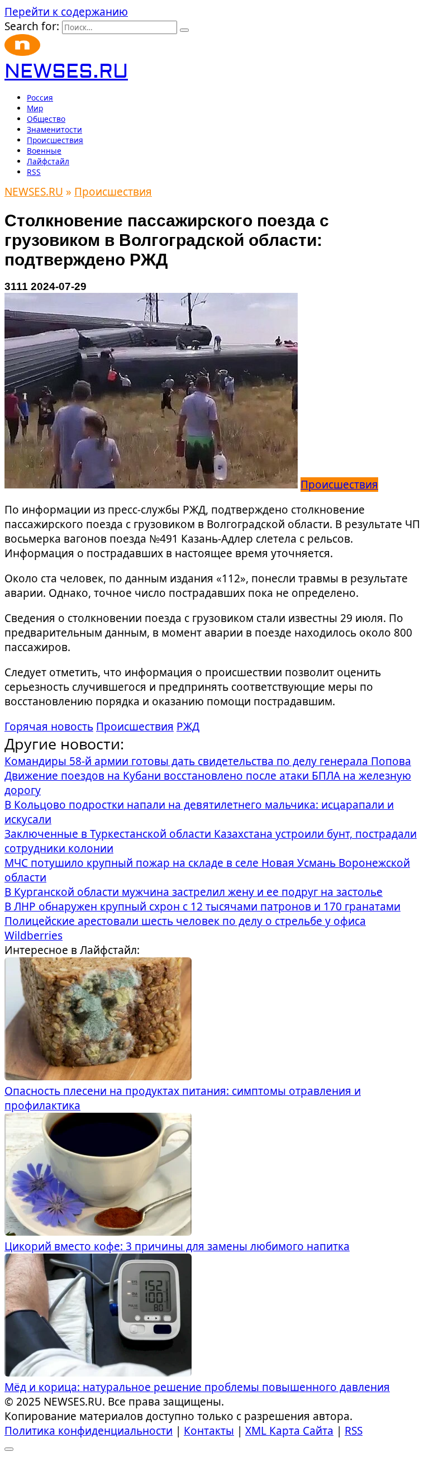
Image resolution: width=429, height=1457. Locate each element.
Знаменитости (54, 129)
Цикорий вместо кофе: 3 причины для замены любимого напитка (177, 1246)
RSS (34, 172)
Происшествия (55, 140)
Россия (40, 97)
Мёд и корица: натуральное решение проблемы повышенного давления (197, 1387)
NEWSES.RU (66, 72)
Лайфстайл (48, 161)
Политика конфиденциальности (88, 1430)
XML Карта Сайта (289, 1430)
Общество (46, 118)
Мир (35, 108)
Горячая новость (48, 726)
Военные (44, 150)
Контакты (209, 1430)
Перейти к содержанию (66, 11)
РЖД (188, 726)
